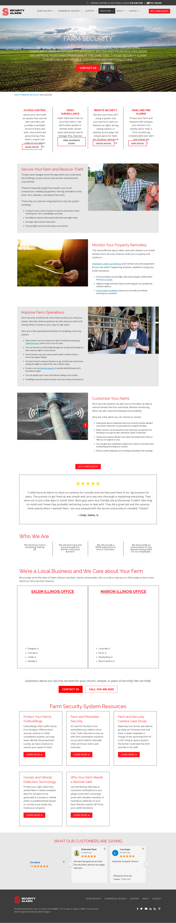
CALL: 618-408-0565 (101, 689)
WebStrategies (44, 911)
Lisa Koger (125, 849)
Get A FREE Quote (159, 11)
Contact (133, 11)
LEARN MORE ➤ (34, 754)
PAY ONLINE (156, 3)
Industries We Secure (29, 94)
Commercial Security (69, 11)
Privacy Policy (92, 909)
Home (16, 94)
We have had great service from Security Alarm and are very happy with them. (89, 864)
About (120, 11)
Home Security (44, 11)
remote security (103, 143)
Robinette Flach (89, 849)
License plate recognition (107, 290)
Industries (105, 11)
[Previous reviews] (70, 864)
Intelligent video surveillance (107, 263)
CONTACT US (70, 689)
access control (32, 146)
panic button (137, 143)
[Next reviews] (146, 864)
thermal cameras (47, 368)
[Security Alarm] (13, 11)
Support (89, 11)
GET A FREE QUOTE (88, 466)
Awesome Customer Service (125, 861)
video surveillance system (71, 141)
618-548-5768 (136, 3)
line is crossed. (106, 279)
